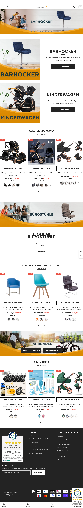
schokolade (46, 185)
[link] (28, 505)
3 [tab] (37, 31)
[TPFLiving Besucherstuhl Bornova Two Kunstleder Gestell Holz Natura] (41, 286)
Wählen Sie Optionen (13, 169)
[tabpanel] (41, 21)
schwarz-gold (5, 185)
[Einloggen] (74, 6)
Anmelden (38, 473)
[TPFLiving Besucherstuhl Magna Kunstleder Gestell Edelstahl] (13, 286)
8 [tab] (51, 31)
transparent (15, 416)
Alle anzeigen (42, 134)
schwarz (62, 183)
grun (63, 416)
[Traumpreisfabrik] (20, 59)
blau (33, 185)
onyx (76, 416)
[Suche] (8, 7)
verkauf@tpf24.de (36, 454)
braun (66, 319)
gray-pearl (72, 416)
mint (74, 183)
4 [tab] (40, 31)
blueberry (68, 416)
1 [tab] (32, 31)
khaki (13, 185)
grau (18, 185)
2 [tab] (34, 31)
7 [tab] (48, 31)
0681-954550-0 (35, 442)
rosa (43, 416)
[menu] (3, 7)
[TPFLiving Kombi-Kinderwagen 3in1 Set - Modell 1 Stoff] (41, 152)
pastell (70, 183)
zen (66, 183)
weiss (17, 319)
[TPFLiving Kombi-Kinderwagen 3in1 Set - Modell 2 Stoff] (13, 152)
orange (37, 319)
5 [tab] (43, 31)
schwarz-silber (9, 185)
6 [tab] (45, 31)
